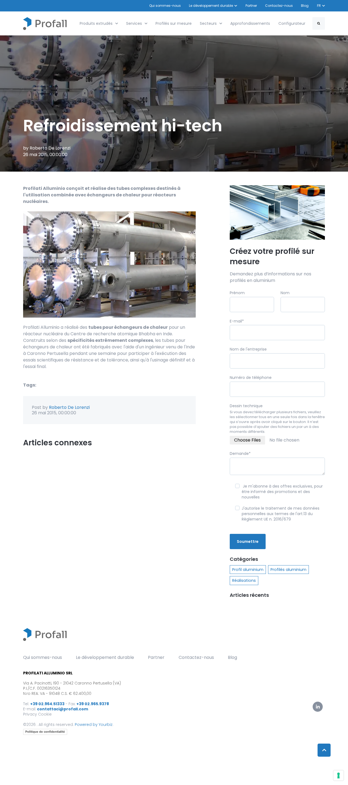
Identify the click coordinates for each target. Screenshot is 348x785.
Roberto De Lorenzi (50, 148)
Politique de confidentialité (45, 732)
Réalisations (244, 580)
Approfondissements (250, 23)
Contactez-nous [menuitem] (196, 657)
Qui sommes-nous (165, 5)
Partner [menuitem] (156, 657)
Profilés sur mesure (174, 23)
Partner (251, 5)
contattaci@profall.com (62, 709)
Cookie (45, 714)
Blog (305, 5)
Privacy (30, 714)
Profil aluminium (247, 569)
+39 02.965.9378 (92, 704)
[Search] (318, 23)
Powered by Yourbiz (94, 724)
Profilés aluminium (288, 569)
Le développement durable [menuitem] (105, 657)
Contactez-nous (279, 5)
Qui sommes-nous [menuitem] (42, 657)
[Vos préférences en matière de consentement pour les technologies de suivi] (338, 775)
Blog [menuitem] (232, 657)
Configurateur (291, 23)
